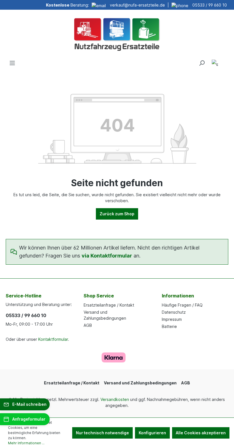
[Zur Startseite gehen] (117, 34)
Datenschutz (174, 312)
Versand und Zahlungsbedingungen (140, 382)
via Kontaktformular (107, 256)
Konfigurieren (152, 432)
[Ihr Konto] (214, 64)
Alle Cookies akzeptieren (201, 432)
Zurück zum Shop (117, 213)
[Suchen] (201, 63)
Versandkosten (114, 399)
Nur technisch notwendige (102, 432)
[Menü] (12, 63)
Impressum (172, 319)
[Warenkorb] (224, 61)
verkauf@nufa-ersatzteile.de (137, 5)
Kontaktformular (53, 339)
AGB (88, 325)
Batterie (169, 326)
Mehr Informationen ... (26, 443)
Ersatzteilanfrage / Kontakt (109, 305)
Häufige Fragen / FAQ (182, 305)
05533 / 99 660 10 (209, 5)
